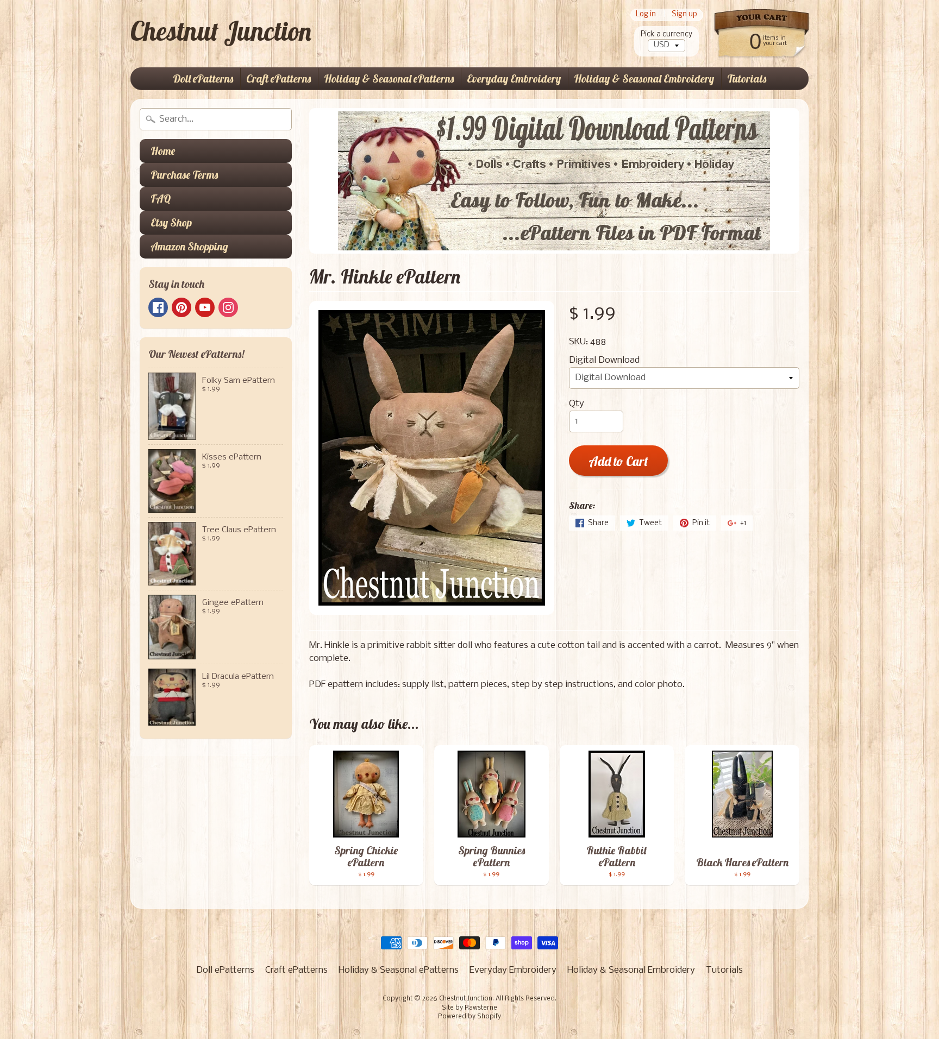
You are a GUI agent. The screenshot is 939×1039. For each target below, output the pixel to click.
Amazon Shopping (189, 246)
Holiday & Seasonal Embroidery (644, 78)
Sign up (684, 14)
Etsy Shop (171, 222)
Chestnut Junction (220, 31)
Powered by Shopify (469, 1016)
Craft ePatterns (278, 78)
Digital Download (604, 360)
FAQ (161, 198)
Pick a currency (666, 34)
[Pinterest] (181, 307)
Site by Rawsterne (469, 1008)
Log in (646, 14)
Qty (576, 404)
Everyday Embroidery (514, 78)
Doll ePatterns (203, 78)
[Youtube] (205, 307)
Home (163, 151)
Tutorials (746, 78)
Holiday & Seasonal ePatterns (389, 78)
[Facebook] (158, 307)
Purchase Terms (184, 174)
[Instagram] (228, 307)
